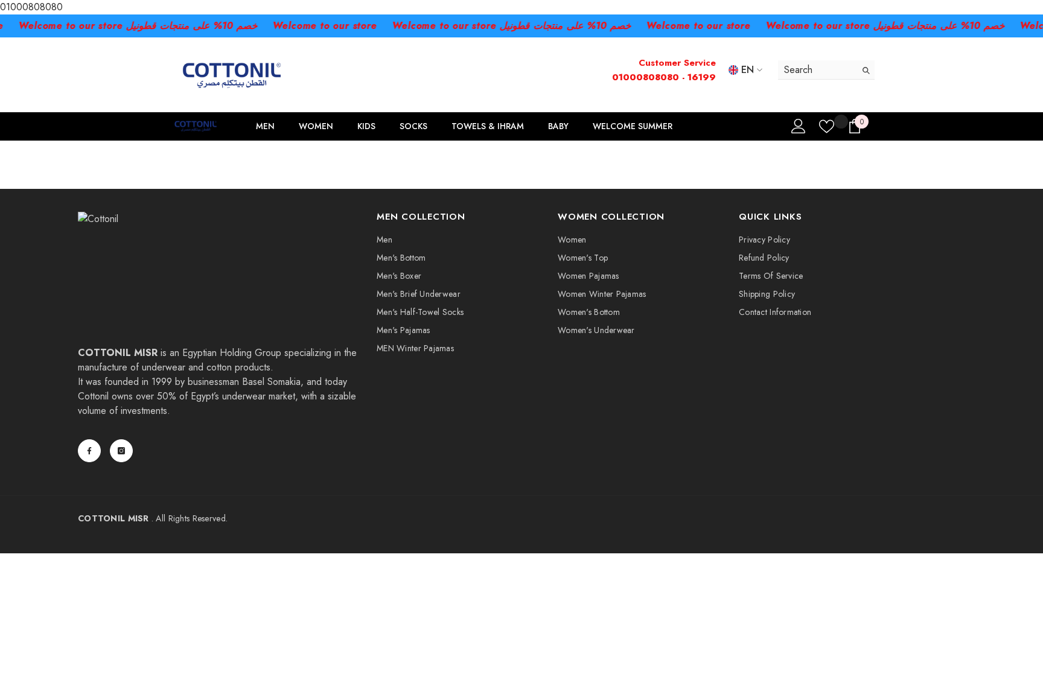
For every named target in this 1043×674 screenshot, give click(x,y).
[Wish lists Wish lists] (826, 126)
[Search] (826, 70)
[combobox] (817, 69)
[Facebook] (89, 450)
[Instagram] (121, 450)
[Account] (798, 126)
